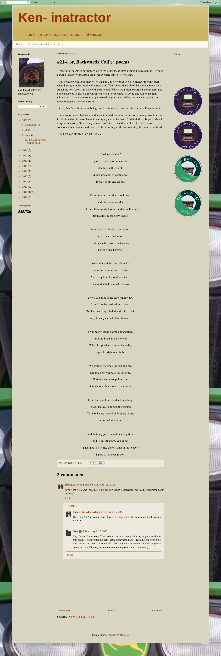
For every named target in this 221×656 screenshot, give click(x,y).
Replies (73, 505)
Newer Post (64, 610)
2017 (25, 166)
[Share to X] (97, 463)
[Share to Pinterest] (103, 463)
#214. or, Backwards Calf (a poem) (35, 141)
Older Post (157, 610)
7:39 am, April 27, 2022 (95, 531)
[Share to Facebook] (100, 463)
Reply (68, 498)
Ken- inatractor (64, 17)
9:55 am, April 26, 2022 (111, 511)
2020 (25, 155)
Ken (75, 531)
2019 (25, 160)
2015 (25, 176)
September (31, 124)
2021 (25, 150)
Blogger (124, 634)
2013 (25, 186)
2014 (25, 181)
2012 (25, 192)
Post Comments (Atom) (83, 616)
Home (19, 44)
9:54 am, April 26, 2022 (102, 484)
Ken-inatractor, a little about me (44, 44)
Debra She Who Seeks (77, 485)
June (28, 129)
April (28, 135)
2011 (25, 197)
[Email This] (91, 463)
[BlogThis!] (94, 463)
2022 (25, 120)
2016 (25, 171)
